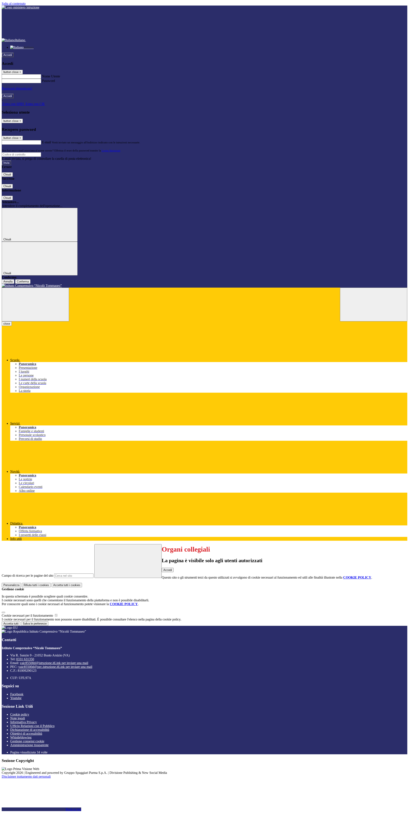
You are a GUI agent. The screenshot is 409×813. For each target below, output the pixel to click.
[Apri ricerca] (373, 304)
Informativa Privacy (23, 722)
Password (48, 81)
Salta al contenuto (14, 3)
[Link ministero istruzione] (20, 7)
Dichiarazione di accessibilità (29, 730)
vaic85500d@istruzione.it (54, 663)
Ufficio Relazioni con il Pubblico (32, 726)
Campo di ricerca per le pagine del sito (27, 575)
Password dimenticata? (17, 88)
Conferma (23, 281)
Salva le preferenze (35, 623)
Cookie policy (19, 714)
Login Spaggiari (111, 150)
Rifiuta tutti (36, 585)
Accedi (7, 55)
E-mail (46, 142)
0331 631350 (25, 659)
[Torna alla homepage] (204, 286)
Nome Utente (51, 76)
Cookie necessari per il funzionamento (28, 615)
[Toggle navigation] (35, 304)
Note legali (17, 718)
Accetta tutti (66, 585)
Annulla (8, 281)
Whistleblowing (21, 737)
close (6, 323)
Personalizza (11, 585)
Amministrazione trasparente (29, 745)
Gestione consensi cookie (27, 741)
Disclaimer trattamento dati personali (26, 776)
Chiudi (7, 174)
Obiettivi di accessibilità (26, 733)
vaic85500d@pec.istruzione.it (55, 667)
